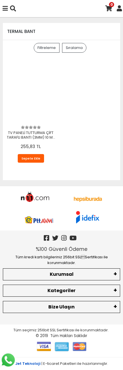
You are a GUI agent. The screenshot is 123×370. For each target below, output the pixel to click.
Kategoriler (61, 290)
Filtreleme (46, 47)
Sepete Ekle (30, 158)
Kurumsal (62, 274)
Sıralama (74, 47)
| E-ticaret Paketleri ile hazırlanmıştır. (61, 363)
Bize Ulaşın (61, 307)
